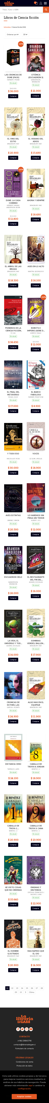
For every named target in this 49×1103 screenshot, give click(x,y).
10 (21, 992)
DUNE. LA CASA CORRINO (13, 201)
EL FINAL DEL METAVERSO (13, 393)
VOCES (36, 453)
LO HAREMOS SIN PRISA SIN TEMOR (36, 516)
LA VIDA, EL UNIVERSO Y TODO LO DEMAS (13, 642)
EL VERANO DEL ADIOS (35, 140)
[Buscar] (46, 10)
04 (22, 988)
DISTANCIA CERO (13, 764)
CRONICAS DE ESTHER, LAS (13, 703)
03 (17, 988)
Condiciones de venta (24, 1062)
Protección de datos (25, 1066)
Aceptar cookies (24, 1096)
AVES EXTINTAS (13, 515)
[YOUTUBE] (31, 1029)
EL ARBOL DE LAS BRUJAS (13, 267)
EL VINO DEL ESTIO (13, 140)
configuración (24, 1088)
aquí (31, 1085)
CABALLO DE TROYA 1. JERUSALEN (13, 827)
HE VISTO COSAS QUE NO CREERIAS (13, 888)
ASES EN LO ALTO (36, 266)
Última (31, 992)
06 (32, 988)
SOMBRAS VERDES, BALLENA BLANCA (35, 642)
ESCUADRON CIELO (13, 577)
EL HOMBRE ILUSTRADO (13, 952)
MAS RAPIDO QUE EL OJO (36, 952)
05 (27, 988)
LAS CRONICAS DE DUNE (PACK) (13, 76)
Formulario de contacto (24, 1048)
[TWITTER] (22, 1029)
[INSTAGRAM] (27, 1029)
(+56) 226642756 (24, 1040)
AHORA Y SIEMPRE (35, 200)
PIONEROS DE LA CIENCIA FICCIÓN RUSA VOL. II (13, 329)
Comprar (13, 96)
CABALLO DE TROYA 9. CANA (36, 827)
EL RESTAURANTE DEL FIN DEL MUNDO (35, 578)
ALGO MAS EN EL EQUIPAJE (36, 703)
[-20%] (13, 57)
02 (12, 988)
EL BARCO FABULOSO (36, 393)
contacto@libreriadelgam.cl (25, 1044)
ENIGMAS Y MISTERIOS (36, 888)
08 (42, 988)
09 (16, 992)
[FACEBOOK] (18, 1029)
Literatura (7, 27)
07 (37, 988)
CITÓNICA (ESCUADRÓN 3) (35, 76)
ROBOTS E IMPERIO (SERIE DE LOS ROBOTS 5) (35, 329)
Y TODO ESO (13, 453)
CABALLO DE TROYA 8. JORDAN (36, 765)
